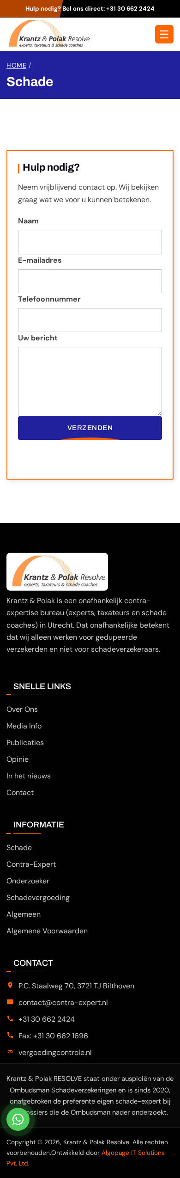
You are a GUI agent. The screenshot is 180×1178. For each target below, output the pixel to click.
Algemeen (23, 914)
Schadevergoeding (38, 897)
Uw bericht (38, 338)
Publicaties (25, 742)
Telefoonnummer (49, 299)
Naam (28, 221)
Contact (20, 792)
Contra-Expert (31, 864)
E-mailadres (40, 260)
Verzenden (90, 428)
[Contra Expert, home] (48, 34)
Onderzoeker (27, 881)
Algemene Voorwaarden (47, 931)
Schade (19, 847)
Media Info (24, 726)
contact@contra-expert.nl (63, 1002)
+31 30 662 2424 (130, 8)
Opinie (17, 759)
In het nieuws (28, 776)
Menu (164, 34)
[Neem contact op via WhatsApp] (18, 1119)
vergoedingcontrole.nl (55, 1052)
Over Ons (22, 709)
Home (16, 65)
